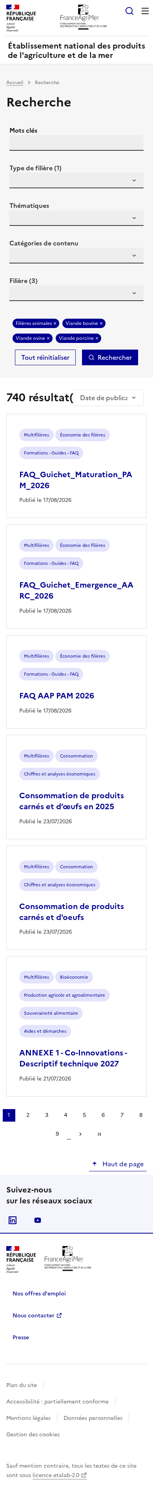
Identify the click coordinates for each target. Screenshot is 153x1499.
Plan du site (21, 1385)
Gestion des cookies (33, 1434)
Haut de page (122, 1164)
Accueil (14, 82)
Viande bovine (82, 323)
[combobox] (76, 180)
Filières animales (34, 323)
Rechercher (115, 357)
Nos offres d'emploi (39, 1294)
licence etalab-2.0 (56, 1475)
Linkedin (12, 1220)
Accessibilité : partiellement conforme (57, 1402)
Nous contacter (34, 1315)
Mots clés (23, 130)
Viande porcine (76, 338)
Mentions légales (28, 1418)
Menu (145, 11)
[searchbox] (20, 181)
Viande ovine (30, 338)
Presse (21, 1337)
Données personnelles (93, 1418)
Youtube (37, 1220)
